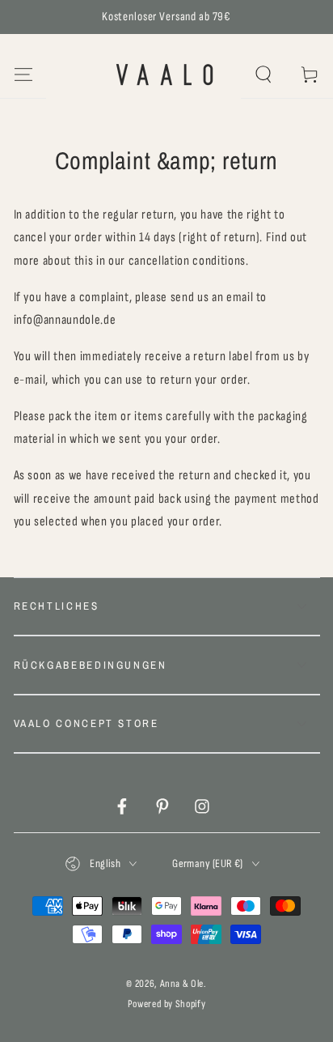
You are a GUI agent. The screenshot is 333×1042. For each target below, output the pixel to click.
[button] (264, 75)
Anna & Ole (182, 983)
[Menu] (23, 75)
